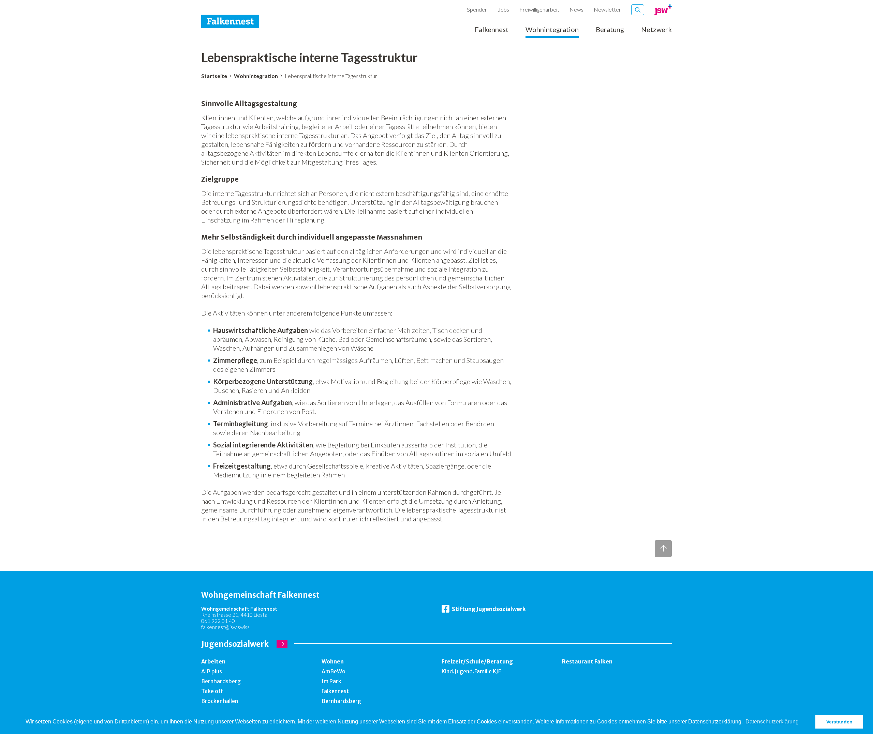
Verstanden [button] (839, 721)
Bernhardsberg (221, 681)
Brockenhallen (219, 701)
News (576, 9)
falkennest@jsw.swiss (225, 627)
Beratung (610, 29)
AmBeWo (333, 671)
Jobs (503, 9)
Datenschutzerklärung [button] (772, 721)
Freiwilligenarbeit (539, 9)
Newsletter (607, 9)
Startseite (214, 76)
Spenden (477, 9)
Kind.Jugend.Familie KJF (471, 671)
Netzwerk (656, 29)
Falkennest (491, 29)
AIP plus (211, 671)
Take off (212, 691)
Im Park (331, 681)
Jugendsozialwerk (235, 644)
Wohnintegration (552, 29)
